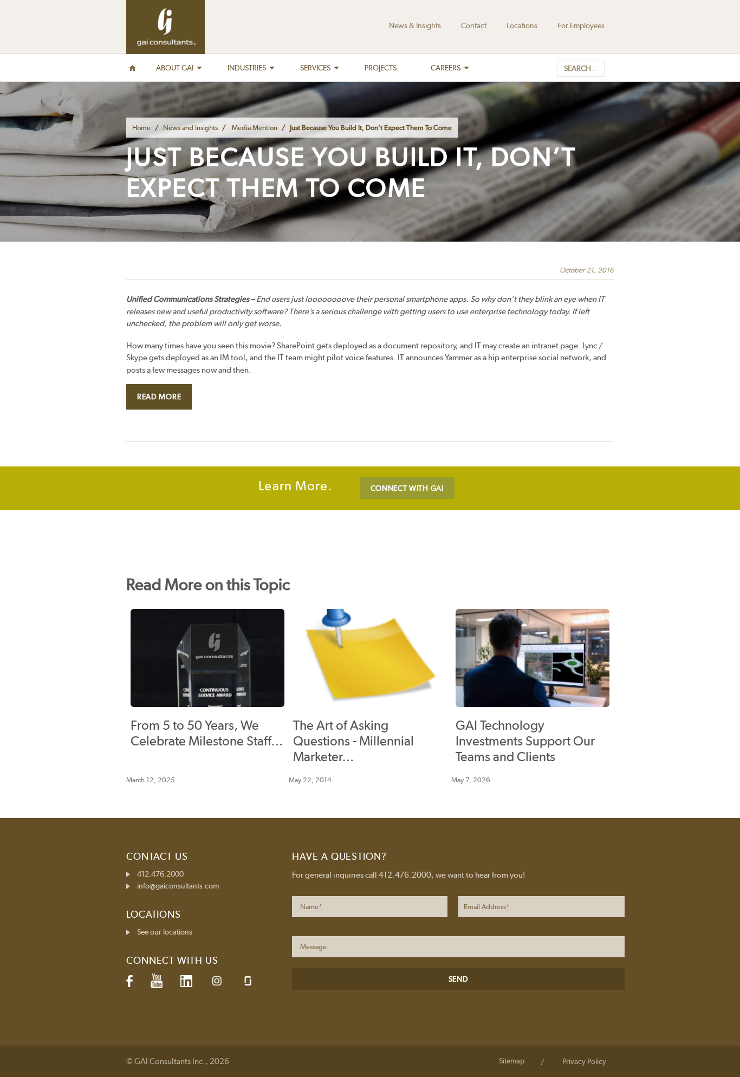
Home (141, 128)
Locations (522, 25)
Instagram (216, 981)
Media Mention (254, 128)
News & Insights (415, 25)
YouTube (157, 981)
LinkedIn (186, 981)
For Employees (581, 25)
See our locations (164, 931)
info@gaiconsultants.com (178, 885)
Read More (159, 396)
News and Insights (190, 128)
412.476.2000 (160, 874)
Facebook (129, 981)
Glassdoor (248, 981)
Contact (473, 25)
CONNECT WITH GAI (407, 488)
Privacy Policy (584, 1061)
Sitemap (511, 1060)
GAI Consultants (165, 27)
